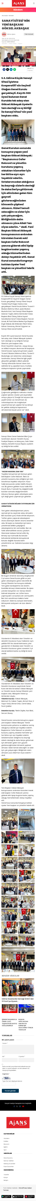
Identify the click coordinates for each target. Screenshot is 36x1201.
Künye (6, 1177)
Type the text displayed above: (12, 1081)
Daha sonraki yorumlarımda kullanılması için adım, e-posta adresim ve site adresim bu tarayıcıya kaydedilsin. (16, 1068)
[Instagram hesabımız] (20, 1106)
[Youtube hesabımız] (23, 1106)
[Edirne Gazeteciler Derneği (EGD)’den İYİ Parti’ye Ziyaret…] (18, 987)
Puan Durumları (9, 1166)
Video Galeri (12, 43)
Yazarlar (6, 1175)
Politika (6, 1141)
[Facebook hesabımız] (14, 1106)
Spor (5, 1150)
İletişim (6, 1180)
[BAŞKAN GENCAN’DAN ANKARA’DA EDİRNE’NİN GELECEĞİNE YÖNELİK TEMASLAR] (26, 1010)
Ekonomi (6, 1144)
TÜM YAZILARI (29, 34)
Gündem (4, 43)
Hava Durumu (8, 1158)
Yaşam (20, 43)
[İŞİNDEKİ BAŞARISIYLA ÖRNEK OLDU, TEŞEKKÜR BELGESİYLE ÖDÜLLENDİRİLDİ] (10, 1010)
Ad (3, 1056)
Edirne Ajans (11, 34)
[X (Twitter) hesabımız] (17, 1106)
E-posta (22, 1056)
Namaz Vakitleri (9, 1161)
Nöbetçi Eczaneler (9, 1164)
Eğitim (6, 1147)
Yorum (5, 1043)
